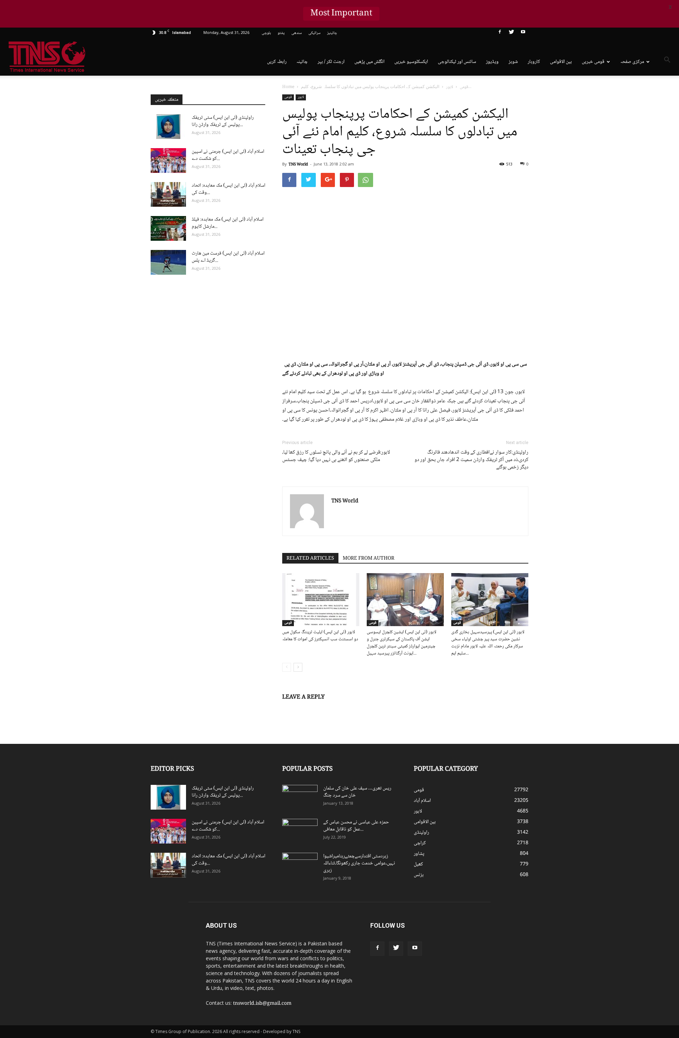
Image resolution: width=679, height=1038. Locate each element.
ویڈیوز (492, 62)
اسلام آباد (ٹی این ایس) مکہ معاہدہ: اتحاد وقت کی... (228, 189)
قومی (288, 97)
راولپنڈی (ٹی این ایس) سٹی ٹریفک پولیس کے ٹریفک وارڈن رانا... (223, 121)
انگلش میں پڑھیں (369, 62)
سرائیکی (314, 33)
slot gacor (528, 937)
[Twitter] (511, 33)
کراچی (420, 843)
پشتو (281, 33)
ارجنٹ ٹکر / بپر (331, 62)
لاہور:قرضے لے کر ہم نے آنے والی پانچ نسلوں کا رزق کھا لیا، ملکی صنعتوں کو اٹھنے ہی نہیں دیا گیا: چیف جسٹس (336, 456)
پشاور (419, 854)
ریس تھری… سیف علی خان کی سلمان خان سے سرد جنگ (357, 792)
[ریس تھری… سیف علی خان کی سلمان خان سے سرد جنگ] (300, 797)
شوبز (513, 62)
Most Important (341, 14)
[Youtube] (523, 33)
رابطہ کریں (276, 62)
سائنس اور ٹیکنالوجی (457, 62)
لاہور (301, 97)
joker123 (499, 945)
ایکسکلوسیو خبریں (411, 62)
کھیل (418, 864)
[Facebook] (499, 33)
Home (288, 87)
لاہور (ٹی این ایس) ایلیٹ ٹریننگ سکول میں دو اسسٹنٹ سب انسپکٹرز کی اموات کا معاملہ (320, 635)
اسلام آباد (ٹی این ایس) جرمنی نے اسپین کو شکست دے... (228, 155)
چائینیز (332, 33)
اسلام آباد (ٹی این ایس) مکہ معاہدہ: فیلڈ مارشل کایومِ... (227, 223)
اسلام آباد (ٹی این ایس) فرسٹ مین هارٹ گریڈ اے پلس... (228, 257)
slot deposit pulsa (524, 945)
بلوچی (266, 33)
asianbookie (502, 930)
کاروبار (534, 62)
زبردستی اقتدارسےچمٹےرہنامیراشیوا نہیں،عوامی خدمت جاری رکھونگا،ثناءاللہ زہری (359, 863)
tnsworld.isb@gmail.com (262, 1003)
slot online (524, 930)
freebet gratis (511, 952)
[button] (666, 61)
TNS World (298, 164)
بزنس (419, 875)
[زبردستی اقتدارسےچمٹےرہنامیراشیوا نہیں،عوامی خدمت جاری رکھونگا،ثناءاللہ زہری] (300, 865)
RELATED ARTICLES (310, 558)
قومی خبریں (593, 62)
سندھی (296, 33)
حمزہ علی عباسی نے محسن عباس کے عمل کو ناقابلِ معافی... (356, 826)
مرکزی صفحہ (632, 62)
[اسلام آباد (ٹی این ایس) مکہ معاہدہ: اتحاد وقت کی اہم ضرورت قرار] (168, 194)
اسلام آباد (422, 801)
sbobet (498, 923)
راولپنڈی (421, 832)
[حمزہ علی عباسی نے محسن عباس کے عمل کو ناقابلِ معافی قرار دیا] (300, 831)
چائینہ (302, 62)
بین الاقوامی (561, 62)
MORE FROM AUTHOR (368, 558)
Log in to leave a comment (312, 709)
